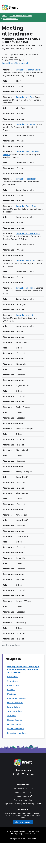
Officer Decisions (15, 702)
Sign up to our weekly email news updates (22, 804)
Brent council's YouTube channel (32, 774)
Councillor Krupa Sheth (26, 315)
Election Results (14, 720)
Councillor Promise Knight (28, 233)
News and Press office (23, 800)
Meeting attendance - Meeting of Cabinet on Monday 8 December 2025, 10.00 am (23, 669)
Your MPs (11, 715)
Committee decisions (17, 698)
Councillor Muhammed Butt (28, 69)
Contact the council (23, 792)
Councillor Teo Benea (25, 124)
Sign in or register (23, 822)
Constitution (13, 685)
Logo (10, 7)
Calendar (11, 689)
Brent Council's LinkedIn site (23, 774)
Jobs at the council (22, 796)
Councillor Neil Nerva (25, 260)
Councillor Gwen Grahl (26, 206)
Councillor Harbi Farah (26, 179)
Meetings (11, 694)
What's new (12, 676)
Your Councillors (14, 711)
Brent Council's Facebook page (14, 774)
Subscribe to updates (17, 733)
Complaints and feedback (23, 789)
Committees (12, 681)
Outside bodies (14, 724)
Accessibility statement (16, 831)
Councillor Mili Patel (25, 97)
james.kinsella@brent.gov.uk (15, 63)
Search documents (15, 728)
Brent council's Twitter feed (28, 774)
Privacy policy (16, 833)
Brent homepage (23, 762)
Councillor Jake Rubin (25, 288)
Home (4, 16)
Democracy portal (10, 19)
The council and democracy (21, 16)
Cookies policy (33, 831)
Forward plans (13, 707)
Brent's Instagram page (18, 774)
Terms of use (29, 833)
